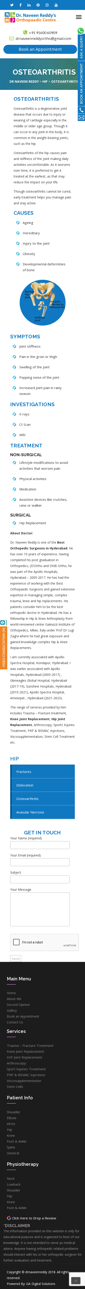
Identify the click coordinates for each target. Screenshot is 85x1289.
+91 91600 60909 (43, 32)
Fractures (23, 771)
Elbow (11, 1118)
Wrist (11, 1123)
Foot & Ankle (17, 1141)
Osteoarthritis (27, 798)
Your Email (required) (25, 855)
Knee (11, 1135)
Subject (15, 872)
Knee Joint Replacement (30, 719)
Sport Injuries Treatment (26, 1069)
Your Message (20, 889)
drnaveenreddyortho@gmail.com (43, 38)
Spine (11, 1147)
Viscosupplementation (24, 1080)
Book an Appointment (40, 49)
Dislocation (24, 785)
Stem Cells (15, 1086)
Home (11, 993)
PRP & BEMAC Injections (26, 1075)
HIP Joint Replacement (24, 1057)
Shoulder (13, 1112)
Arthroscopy (16, 1063)
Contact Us (15, 1022)
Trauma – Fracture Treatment (30, 1045)
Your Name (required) (26, 838)
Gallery (12, 1010)
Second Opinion (18, 1004)
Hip (9, 1129)
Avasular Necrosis (30, 812)
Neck (11, 1178)
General (13, 1153)
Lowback (13, 1184)
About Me (14, 999)
